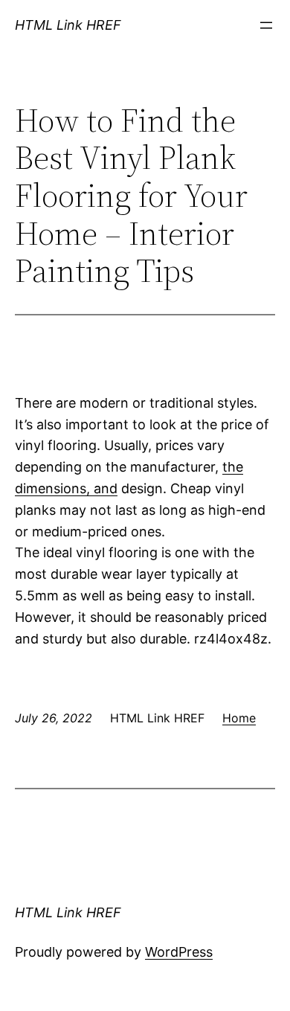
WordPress (179, 952)
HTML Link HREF (68, 25)
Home (239, 717)
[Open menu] (266, 25)
